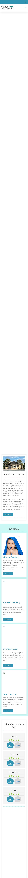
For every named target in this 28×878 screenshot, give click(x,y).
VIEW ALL (18, 745)
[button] (25, 8)
